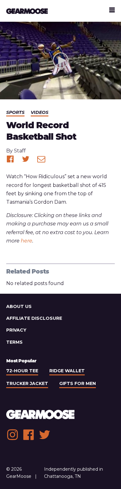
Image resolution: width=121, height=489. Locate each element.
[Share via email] (41, 159)
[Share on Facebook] (10, 159)
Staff (20, 151)
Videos (39, 112)
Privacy (16, 330)
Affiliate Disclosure (34, 318)
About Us (19, 306)
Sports (15, 112)
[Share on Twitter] (26, 159)
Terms (14, 342)
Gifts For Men (77, 383)
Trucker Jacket (27, 383)
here (26, 241)
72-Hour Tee (22, 371)
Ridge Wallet (67, 371)
